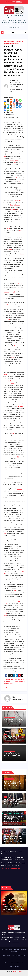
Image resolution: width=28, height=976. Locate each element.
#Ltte (17, 86)
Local (5, 796)
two (4, 599)
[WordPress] (11, 106)
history (12, 383)
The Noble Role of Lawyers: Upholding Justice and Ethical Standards (8, 684)
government (20, 406)
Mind (8, 319)
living (5, 542)
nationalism (17, 205)
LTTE (18, 209)
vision (22, 294)
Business (17, 955)
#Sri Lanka (13, 91)
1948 (5, 533)
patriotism (6, 292)
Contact (24, 959)
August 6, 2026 (9, 821)
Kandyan (9, 249)
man (5, 559)
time (17, 177)
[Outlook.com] (17, 106)
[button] (22, 32)
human (22, 254)
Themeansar (14, 951)
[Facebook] (5, 100)
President (6, 374)
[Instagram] (14, 103)
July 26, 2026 (9, 841)
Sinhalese (20, 181)
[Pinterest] (17, 100)
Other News (18, 959)
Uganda (20, 283)
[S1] (18, 457)
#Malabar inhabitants (16, 89)
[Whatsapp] (20, 100)
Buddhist (16, 160)
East (5, 156)
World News (7, 834)
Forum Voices (19, 41)
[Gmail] (14, 106)
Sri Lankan (18, 200)
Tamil (11, 205)
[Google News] (5, 109)
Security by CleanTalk (17, 971)
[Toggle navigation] (12, 32)
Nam (12, 357)
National (8, 955)
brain (14, 292)
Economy (23, 955)
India (20, 230)
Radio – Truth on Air (14, 966)
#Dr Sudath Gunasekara (16, 84)
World (13, 955)
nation (8, 228)
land (15, 162)
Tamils (6, 145)
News (6, 43)
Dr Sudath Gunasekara (10, 41)
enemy (15, 590)
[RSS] (11, 103)
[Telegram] (20, 106)
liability (5, 469)
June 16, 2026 (8, 911)
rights (14, 345)
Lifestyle (12, 959)
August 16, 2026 (10, 785)
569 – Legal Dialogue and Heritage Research (14, 962)
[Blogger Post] (5, 106)
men (19, 601)
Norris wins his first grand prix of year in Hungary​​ (13, 839)
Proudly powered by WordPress (9, 949)
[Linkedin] (14, 100)
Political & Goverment (14, 43)
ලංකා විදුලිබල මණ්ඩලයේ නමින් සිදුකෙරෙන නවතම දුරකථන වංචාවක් (14, 738)
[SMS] (8, 103)
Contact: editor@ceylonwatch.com (10, 868)
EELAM (12, 209)
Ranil (12, 433)
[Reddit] (11, 100)
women (6, 603)
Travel (3, 959)
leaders (10, 381)
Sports (7, 959)
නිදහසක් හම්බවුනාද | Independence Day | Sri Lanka (12, 755)
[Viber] (20, 103)
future (5, 613)
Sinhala (12, 160)
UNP (7, 305)
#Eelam (13, 86)
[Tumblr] (17, 103)
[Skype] (8, 106)
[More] (11, 109)
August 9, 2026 (9, 803)
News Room (15, 80)
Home (4, 955)
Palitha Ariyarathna (8, 779)
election (19, 489)
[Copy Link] (5, 103)
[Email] (8, 109)
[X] (8, 100)
